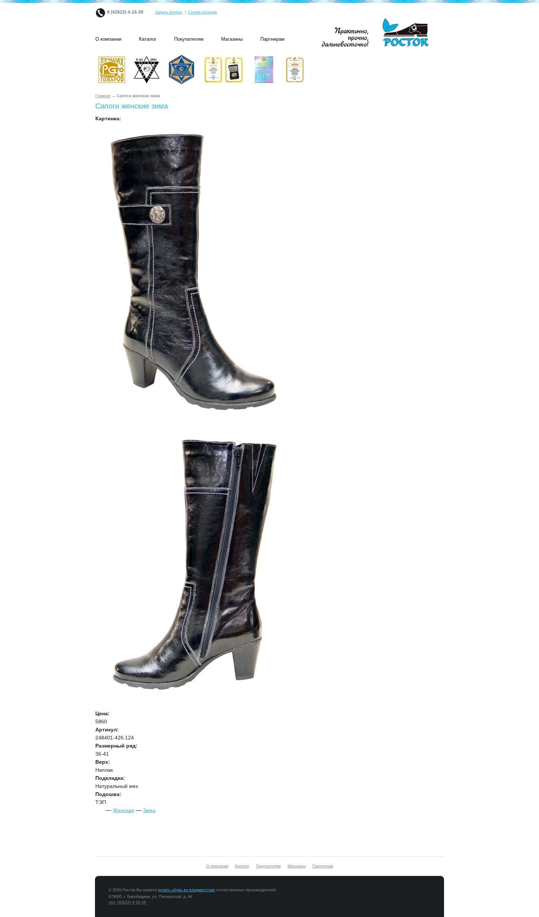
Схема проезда (202, 12)
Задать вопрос (169, 12)
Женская (123, 810)
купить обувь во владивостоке (186, 890)
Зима (149, 810)
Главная (102, 96)
